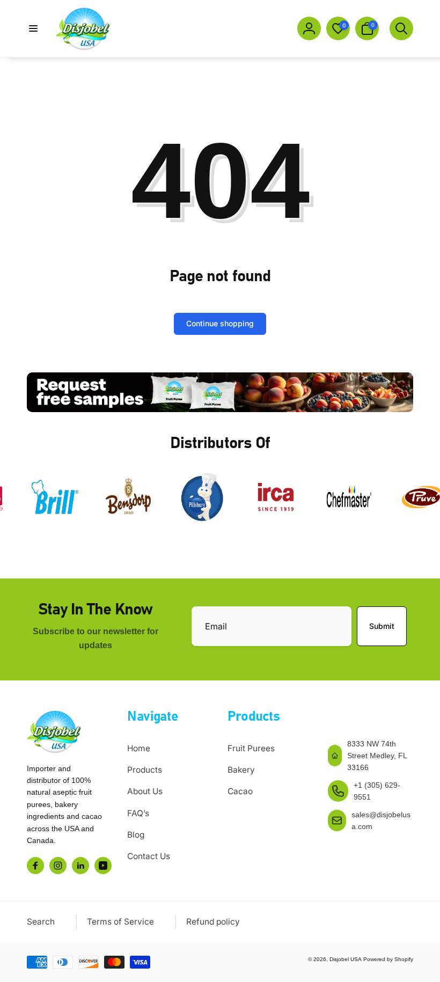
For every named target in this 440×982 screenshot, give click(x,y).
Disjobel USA (345, 959)
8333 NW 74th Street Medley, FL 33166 (377, 755)
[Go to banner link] (220, 392)
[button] (33, 28)
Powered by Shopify (388, 959)
